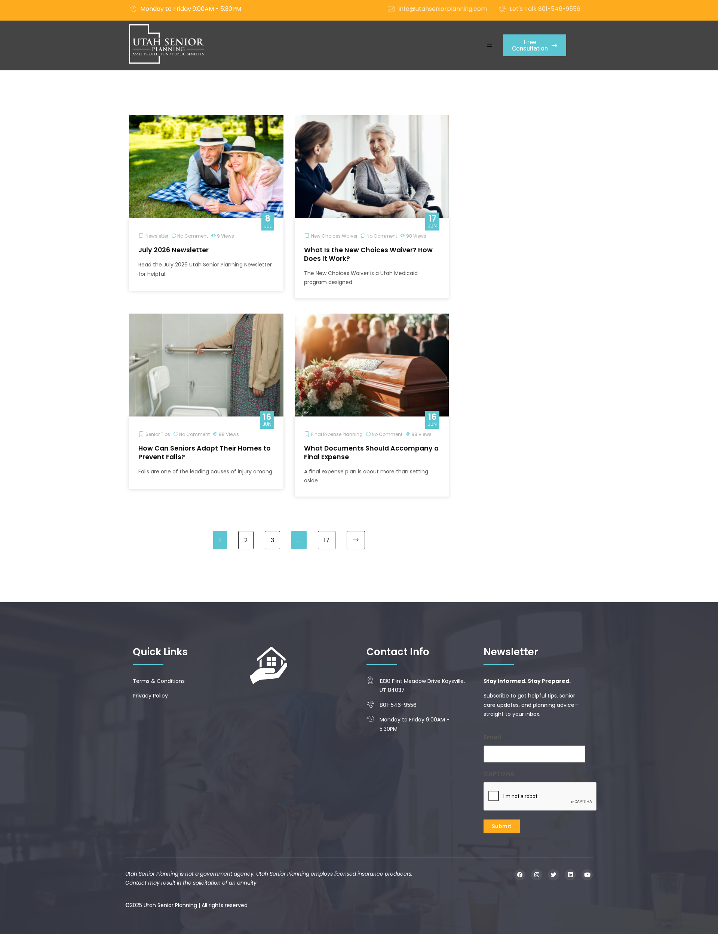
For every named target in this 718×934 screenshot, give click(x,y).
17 (326, 540)
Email (492, 737)
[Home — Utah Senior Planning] (166, 44)
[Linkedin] (570, 874)
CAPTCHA (499, 773)
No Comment (192, 236)
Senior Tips (157, 434)
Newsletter (156, 236)
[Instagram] (536, 874)
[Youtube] (587, 874)
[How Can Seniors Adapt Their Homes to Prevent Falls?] (206, 318)
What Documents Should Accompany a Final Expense (371, 452)
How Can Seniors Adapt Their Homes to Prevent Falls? (204, 452)
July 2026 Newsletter (173, 249)
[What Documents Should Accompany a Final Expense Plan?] (372, 318)
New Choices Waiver (334, 236)
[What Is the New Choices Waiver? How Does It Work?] (372, 119)
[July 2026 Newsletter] (206, 119)
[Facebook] (519, 874)
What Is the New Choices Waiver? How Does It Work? (368, 254)
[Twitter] (553, 874)
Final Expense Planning (337, 434)
